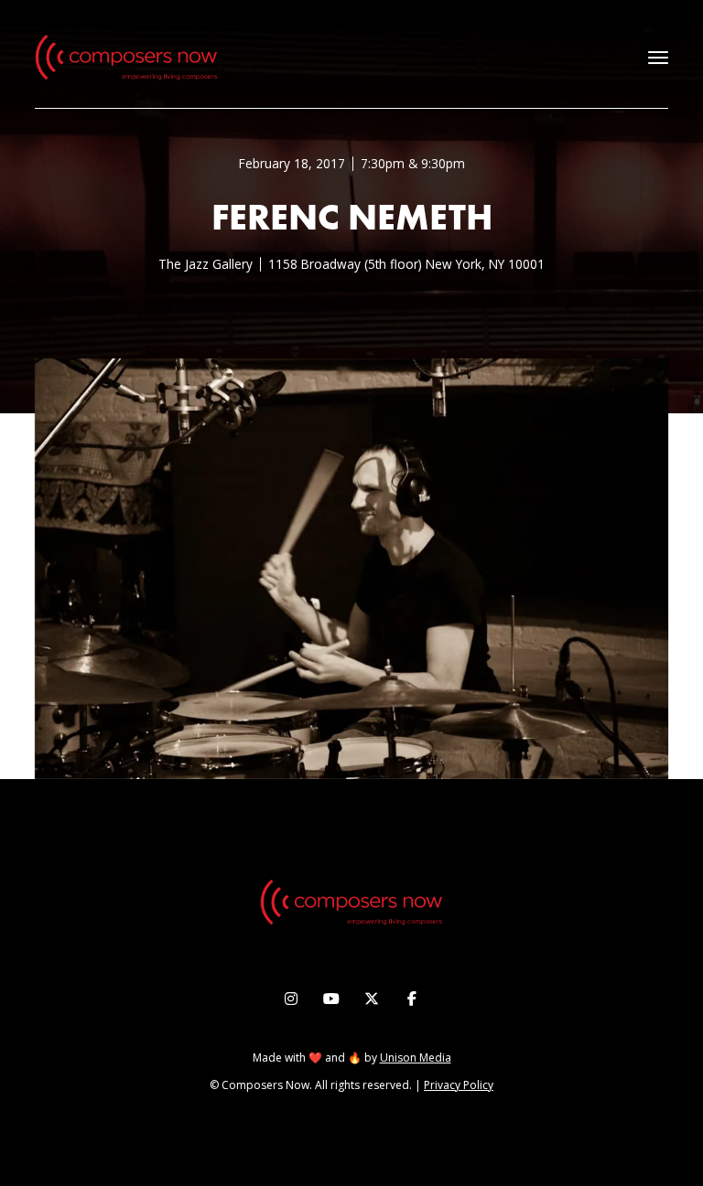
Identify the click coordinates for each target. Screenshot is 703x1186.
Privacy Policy (458, 1085)
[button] (658, 58)
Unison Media (415, 1057)
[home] (126, 57)
